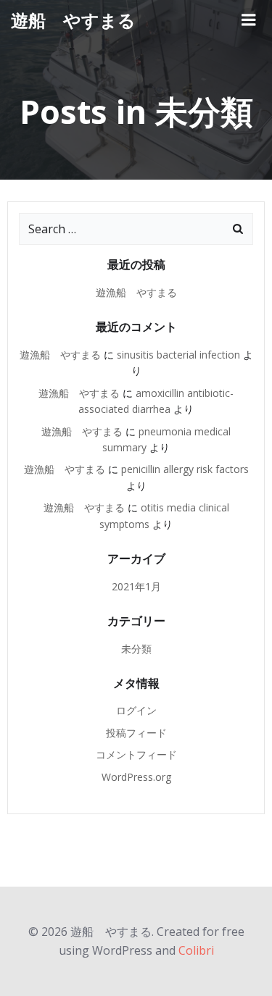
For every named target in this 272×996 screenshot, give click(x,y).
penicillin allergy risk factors (185, 469)
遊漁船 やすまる (136, 292)
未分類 (136, 649)
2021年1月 (136, 586)
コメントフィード (136, 754)
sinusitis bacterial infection (178, 354)
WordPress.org (136, 777)
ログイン (136, 710)
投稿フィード (136, 733)
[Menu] (248, 20)
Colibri (196, 950)
